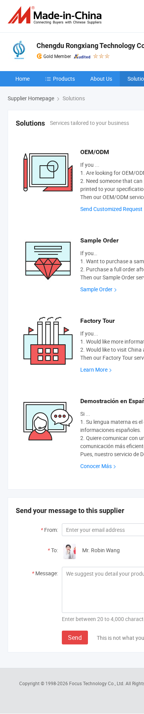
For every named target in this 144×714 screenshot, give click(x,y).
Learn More (94, 369)
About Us (101, 78)
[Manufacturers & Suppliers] (56, 15)
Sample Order (96, 289)
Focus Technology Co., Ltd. (97, 683)
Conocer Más (96, 466)
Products (64, 78)
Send (75, 637)
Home (22, 78)
